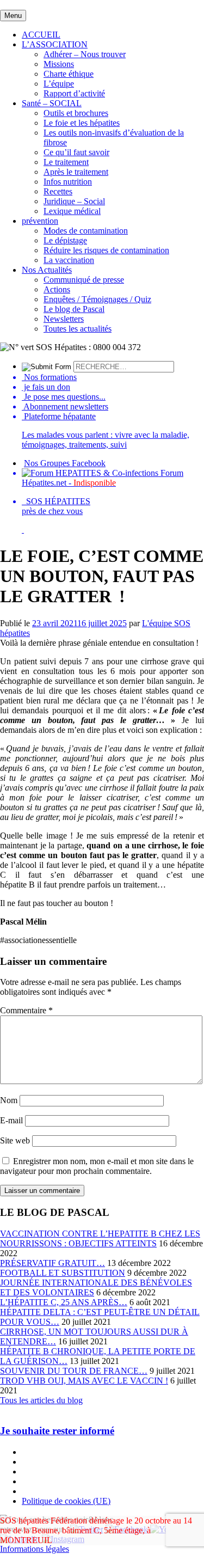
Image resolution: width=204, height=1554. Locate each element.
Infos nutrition (68, 181)
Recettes (58, 191)
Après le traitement (76, 171)
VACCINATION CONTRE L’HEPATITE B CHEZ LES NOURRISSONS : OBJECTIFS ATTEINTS (100, 1238)
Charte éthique (69, 73)
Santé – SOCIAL (52, 103)
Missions (59, 64)
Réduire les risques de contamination (106, 250)
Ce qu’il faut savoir (76, 152)
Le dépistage (65, 240)
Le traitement (66, 162)
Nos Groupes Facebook (65, 463)
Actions (57, 289)
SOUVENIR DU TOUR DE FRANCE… (73, 1370)
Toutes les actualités (78, 328)
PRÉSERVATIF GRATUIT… (52, 1263)
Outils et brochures (76, 113)
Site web (15, 1140)
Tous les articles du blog (41, 1400)
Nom (8, 1100)
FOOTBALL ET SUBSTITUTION (62, 1272)
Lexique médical (72, 211)
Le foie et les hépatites (82, 122)
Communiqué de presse (84, 279)
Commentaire (26, 1010)
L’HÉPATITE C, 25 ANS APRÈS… (63, 1302)
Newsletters (64, 318)
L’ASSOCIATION (55, 44)
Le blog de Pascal (74, 309)
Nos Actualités (47, 269)
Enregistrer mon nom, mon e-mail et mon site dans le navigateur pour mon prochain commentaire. (97, 1166)
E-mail (11, 1120)
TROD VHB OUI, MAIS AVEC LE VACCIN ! (84, 1380)
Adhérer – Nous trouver (85, 54)
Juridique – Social (74, 201)
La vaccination (69, 260)
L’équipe (59, 83)
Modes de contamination (86, 230)
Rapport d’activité (74, 93)
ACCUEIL (41, 34)
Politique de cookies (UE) (66, 1501)
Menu (13, 15)
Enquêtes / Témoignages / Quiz (97, 299)
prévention (40, 220)
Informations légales (34, 1548)
